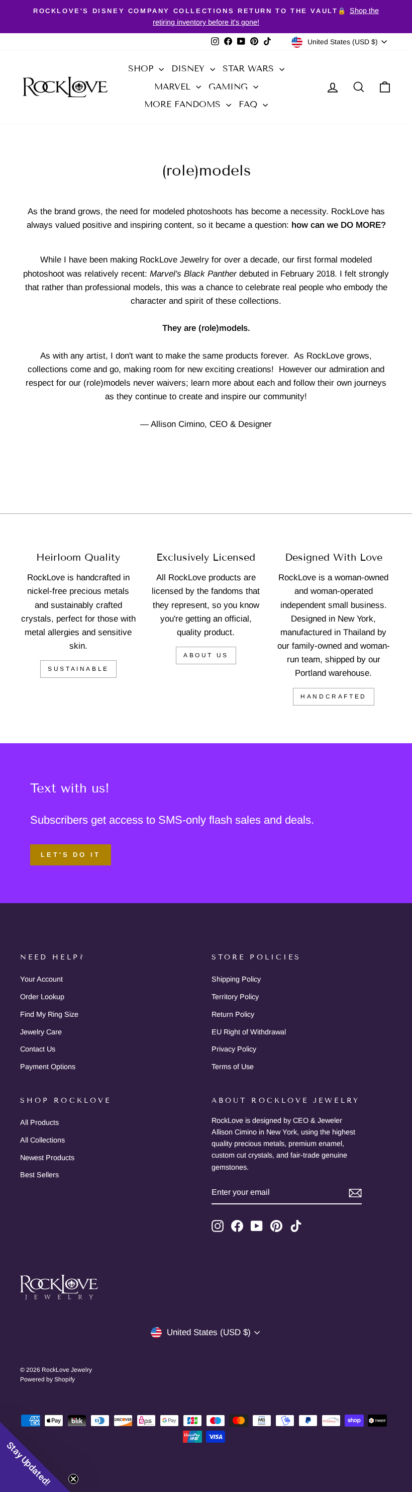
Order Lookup (42, 997)
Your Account (41, 979)
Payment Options (47, 1067)
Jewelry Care (41, 1032)
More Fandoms (184, 104)
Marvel (173, 86)
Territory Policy (235, 997)
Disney (189, 68)
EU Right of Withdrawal (249, 1032)
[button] (35, 1457)
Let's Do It (70, 854)
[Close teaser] (73, 1479)
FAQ (249, 104)
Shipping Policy (236, 979)
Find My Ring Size (49, 1014)
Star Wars (250, 68)
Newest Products (47, 1158)
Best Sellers (39, 1175)
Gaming (230, 86)
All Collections (42, 1140)
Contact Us (37, 1049)
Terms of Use (233, 1067)
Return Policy (233, 1014)
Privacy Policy (234, 1049)
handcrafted (333, 696)
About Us (206, 655)
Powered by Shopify (47, 1379)
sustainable (78, 668)
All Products (39, 1122)
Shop (142, 68)
